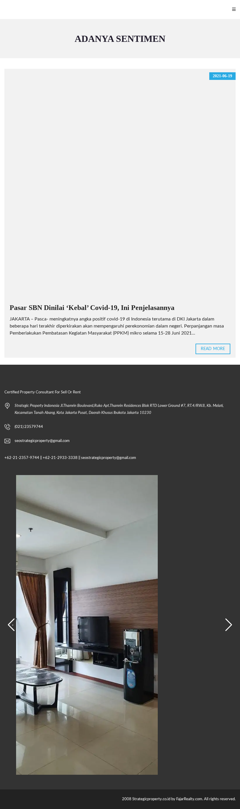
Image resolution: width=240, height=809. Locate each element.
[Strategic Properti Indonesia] (3, 9)
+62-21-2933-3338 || (61, 458)
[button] (11, 624)
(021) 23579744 (29, 427)
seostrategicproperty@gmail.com (42, 441)
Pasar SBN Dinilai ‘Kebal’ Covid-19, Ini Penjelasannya (92, 307)
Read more (213, 349)
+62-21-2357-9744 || (23, 458)
